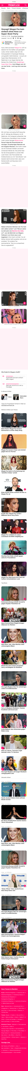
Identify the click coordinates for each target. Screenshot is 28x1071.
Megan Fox (18, 48)
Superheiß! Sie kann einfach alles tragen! (14, 378)
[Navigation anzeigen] (2, 5)
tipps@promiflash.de (7, 405)
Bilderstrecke (19, 140)
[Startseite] (14, 5)
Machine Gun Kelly (18, 231)
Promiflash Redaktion (17, 36)
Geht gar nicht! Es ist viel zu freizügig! (14, 386)
